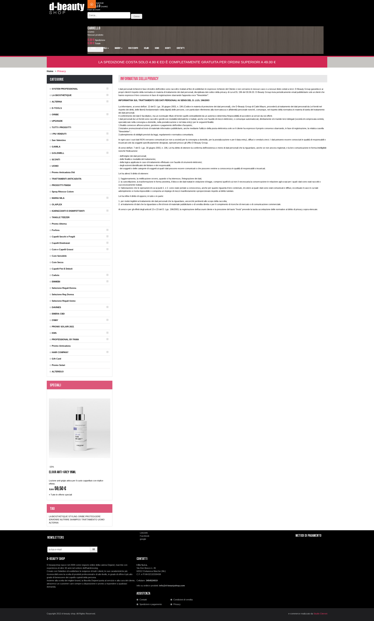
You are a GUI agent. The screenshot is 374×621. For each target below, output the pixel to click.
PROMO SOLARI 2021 (63, 326)
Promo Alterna (59, 224)
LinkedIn (144, 533)
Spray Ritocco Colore (63, 191)
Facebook (144, 536)
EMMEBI (56, 281)
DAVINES (56, 307)
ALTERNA (57, 101)
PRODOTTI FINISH (61, 185)
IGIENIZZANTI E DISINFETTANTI (68, 211)
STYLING (73, 516)
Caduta (55, 275)
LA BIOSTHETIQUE (61, 95)
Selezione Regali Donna (64, 288)
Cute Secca (57, 262)
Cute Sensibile (59, 256)
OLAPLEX (57, 204)
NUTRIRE (64, 519)
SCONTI (56, 159)
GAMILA (56, 146)
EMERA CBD (58, 314)
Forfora (55, 230)
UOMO (55, 166)
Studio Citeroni (320, 613)
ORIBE (55, 114)
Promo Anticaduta (61, 346)
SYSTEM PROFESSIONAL (65, 89)
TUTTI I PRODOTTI (61, 127)
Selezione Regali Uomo (64, 301)
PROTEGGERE (93, 516)
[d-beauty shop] (67, 7)
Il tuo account (93, 9)
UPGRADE (57, 121)
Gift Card (56, 359)
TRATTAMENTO (89, 519)
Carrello (93, 28)
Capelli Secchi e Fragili (63, 236)
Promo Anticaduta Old (63, 172)
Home (50, 71)
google (143, 539)
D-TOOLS (57, 108)
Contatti (143, 599)
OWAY (55, 320)
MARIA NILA (58, 198)
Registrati (98, 3)
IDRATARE (54, 519)
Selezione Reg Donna (63, 294)
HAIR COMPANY (60, 352)
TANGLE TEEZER (61, 217)
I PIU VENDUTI (59, 134)
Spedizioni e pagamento (150, 604)
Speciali (55, 385)
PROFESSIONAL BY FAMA (65, 339)
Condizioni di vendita (183, 599)
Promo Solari (58, 365)
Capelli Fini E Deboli (62, 269)
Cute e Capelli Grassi (62, 249)
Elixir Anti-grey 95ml (62, 472)
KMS (54, 333)
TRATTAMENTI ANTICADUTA (66, 179)
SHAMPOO (75, 519)
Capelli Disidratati (61, 243)
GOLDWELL (58, 153)
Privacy (177, 604)
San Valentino (59, 140)
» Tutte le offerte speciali (60, 494)
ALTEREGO (58, 371)
